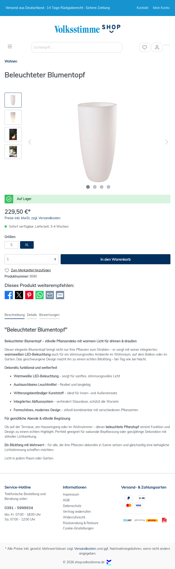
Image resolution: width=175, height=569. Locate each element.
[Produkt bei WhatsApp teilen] (39, 299)
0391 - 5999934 (19, 507)
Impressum (71, 494)
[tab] (15, 315)
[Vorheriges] (29, 142)
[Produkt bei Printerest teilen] (29, 299)
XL (27, 245)
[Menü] (10, 46)
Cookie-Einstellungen (78, 528)
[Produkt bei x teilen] (19, 299)
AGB (66, 500)
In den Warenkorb (115, 259)
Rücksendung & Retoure (80, 523)
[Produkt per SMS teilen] (60, 299)
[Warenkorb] (167, 45)
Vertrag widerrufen (77, 512)
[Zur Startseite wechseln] (87, 29)
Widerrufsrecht (74, 517)
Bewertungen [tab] (49, 315)
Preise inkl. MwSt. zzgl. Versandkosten (32, 218)
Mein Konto (161, 8)
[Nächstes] (166, 142)
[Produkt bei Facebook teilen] (9, 299)
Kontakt (142, 8)
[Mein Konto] (157, 47)
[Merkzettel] (144, 47)
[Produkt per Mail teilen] (50, 299)
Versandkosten (85, 549)
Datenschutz (72, 506)
